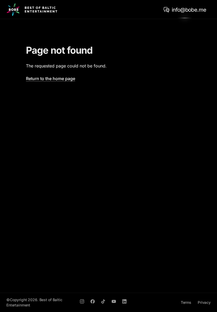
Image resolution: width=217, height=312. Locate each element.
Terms (186, 302)
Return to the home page (50, 78)
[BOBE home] (31, 9)
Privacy (204, 302)
